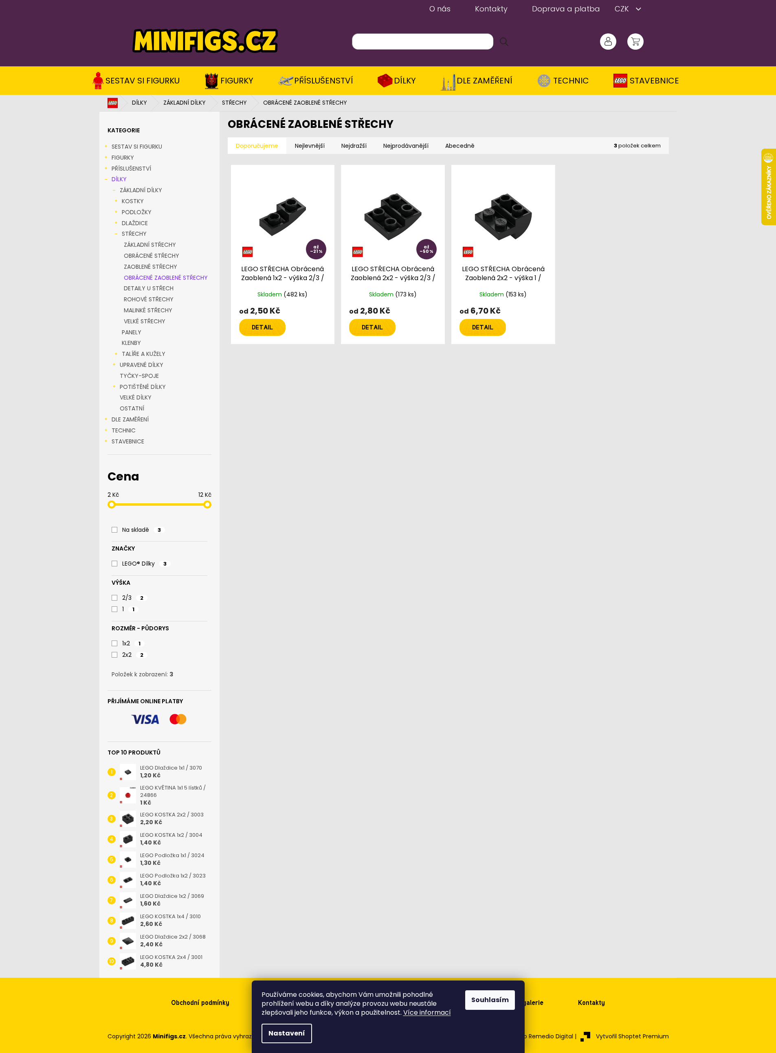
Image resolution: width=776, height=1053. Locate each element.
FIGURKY (123, 158)
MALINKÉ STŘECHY (148, 310)
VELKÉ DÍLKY (136, 397)
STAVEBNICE (128, 441)
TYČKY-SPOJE (139, 376)
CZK (623, 9)
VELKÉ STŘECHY (144, 321)
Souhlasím (490, 1000)
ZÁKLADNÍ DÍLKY (141, 190)
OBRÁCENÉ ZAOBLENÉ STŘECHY (166, 278)
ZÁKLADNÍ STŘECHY (150, 245)
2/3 (132, 598)
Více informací (427, 1012)
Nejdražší (354, 146)
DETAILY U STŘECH (149, 288)
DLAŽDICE (135, 223)
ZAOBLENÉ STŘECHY (150, 267)
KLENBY (131, 343)
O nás (440, 9)
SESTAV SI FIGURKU (137, 147)
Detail (262, 327)
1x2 (131, 643)
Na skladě (141, 530)
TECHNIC (124, 430)
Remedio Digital (551, 1036)
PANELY (131, 332)
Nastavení (286, 1033)
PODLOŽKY (137, 212)
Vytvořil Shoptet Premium (632, 1036)
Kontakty (491, 9)
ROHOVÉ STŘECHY (149, 299)
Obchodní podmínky (200, 1003)
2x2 (132, 655)
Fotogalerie (526, 1003)
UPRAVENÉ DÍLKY (141, 365)
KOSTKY (133, 201)
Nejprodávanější (406, 146)
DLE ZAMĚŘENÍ (130, 419)
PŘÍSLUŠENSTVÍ (131, 169)
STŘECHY (134, 234)
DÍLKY (119, 179)
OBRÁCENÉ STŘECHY (151, 256)
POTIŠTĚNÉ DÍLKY (143, 387)
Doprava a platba (566, 9)
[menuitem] (138, 80)
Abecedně (460, 146)
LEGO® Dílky (144, 563)
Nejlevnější (310, 146)
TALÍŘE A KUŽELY (143, 354)
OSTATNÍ (132, 408)
